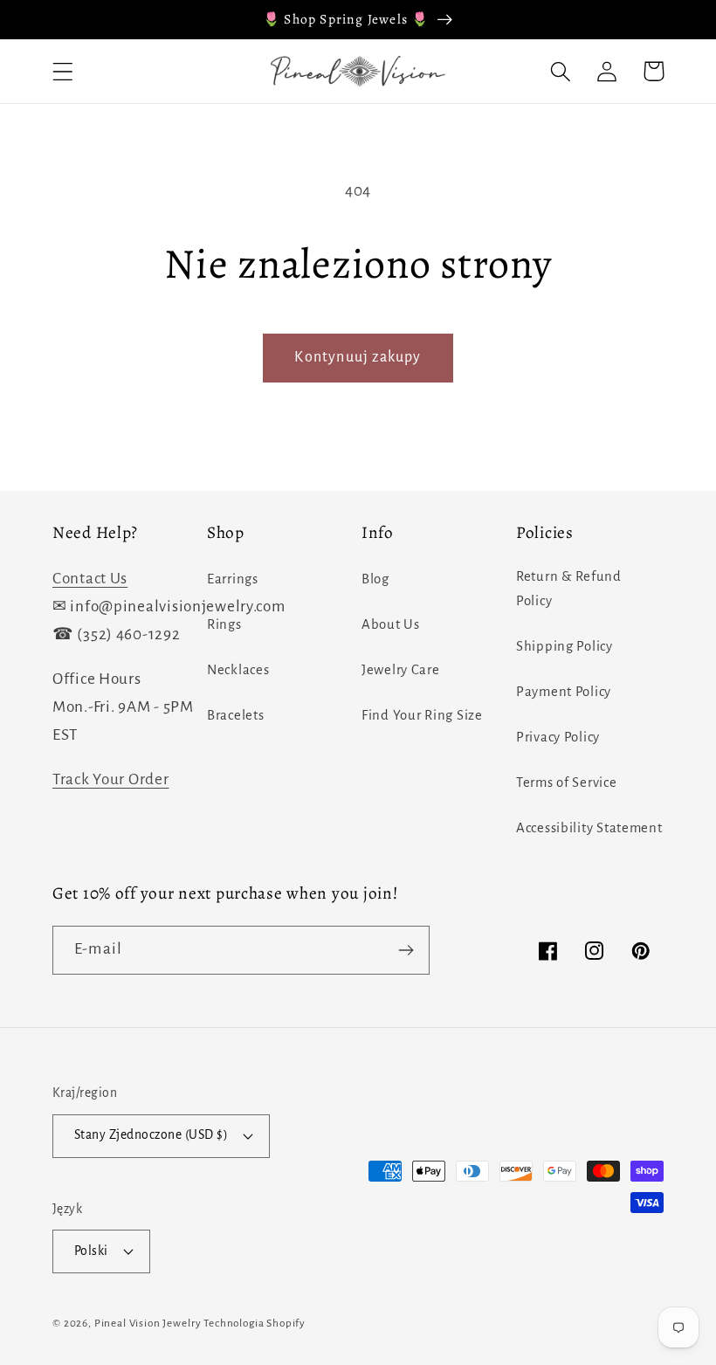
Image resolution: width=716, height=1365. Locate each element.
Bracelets (235, 715)
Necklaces (238, 670)
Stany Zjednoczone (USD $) (151, 1134)
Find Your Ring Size (422, 715)
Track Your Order (110, 779)
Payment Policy (563, 692)
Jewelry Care (400, 670)
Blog (375, 579)
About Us (390, 624)
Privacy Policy (558, 737)
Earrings (232, 579)
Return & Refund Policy (569, 588)
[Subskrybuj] (405, 950)
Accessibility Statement (589, 828)
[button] (63, 71)
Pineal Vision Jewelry (148, 1323)
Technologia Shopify (254, 1323)
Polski (91, 1251)
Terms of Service (566, 782)
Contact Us (89, 578)
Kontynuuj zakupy (357, 357)
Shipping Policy (564, 646)
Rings (224, 624)
